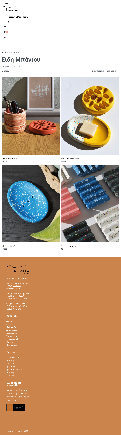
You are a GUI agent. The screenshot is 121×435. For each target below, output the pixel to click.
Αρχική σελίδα (7, 52)
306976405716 (14, 288)
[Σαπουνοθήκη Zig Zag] (90, 203)
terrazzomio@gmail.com (17, 17)
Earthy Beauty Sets (9, 158)
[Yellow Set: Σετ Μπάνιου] (90, 116)
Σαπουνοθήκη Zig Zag (70, 246)
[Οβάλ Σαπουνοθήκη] (31, 203)
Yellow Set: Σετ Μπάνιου (71, 158)
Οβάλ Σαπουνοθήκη (10, 246)
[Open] (5, 27)
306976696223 (14, 286)
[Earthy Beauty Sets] (31, 116)
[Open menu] (6, 3)
